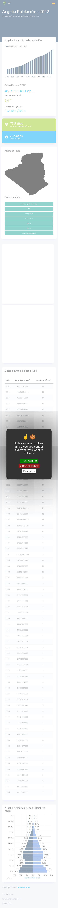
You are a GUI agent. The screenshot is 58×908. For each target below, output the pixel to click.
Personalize (29, 471)
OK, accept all (30, 461)
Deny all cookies (30, 466)
